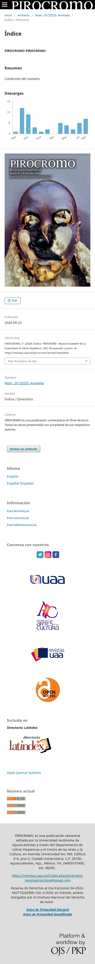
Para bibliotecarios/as (22, 525)
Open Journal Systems (24, 772)
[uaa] (48, 629)
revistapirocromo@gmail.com (47, 880)
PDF (14, 301)
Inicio (8, 15)
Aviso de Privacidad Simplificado (47, 914)
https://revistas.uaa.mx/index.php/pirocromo (47, 875)
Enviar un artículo (23, 449)
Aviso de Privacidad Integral (47, 909)
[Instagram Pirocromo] (48, 557)
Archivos (24, 15)
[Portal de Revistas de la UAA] (47, 661)
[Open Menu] (4, 4)
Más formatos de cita (22, 361)
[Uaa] (47, 584)
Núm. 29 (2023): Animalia (52, 15)
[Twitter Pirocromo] (40, 557)
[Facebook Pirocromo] (55, 557)
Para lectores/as (18, 511)
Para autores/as (18, 518)
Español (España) (20, 483)
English (12, 476)
